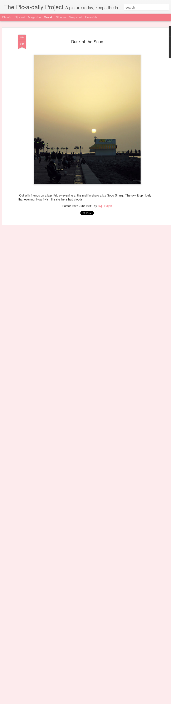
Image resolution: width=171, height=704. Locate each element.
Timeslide (91, 17)
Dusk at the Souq (87, 41)
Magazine (34, 17)
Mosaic (48, 17)
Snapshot (75, 17)
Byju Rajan (105, 206)
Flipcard (19, 17)
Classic (6, 17)
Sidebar (61, 17)
